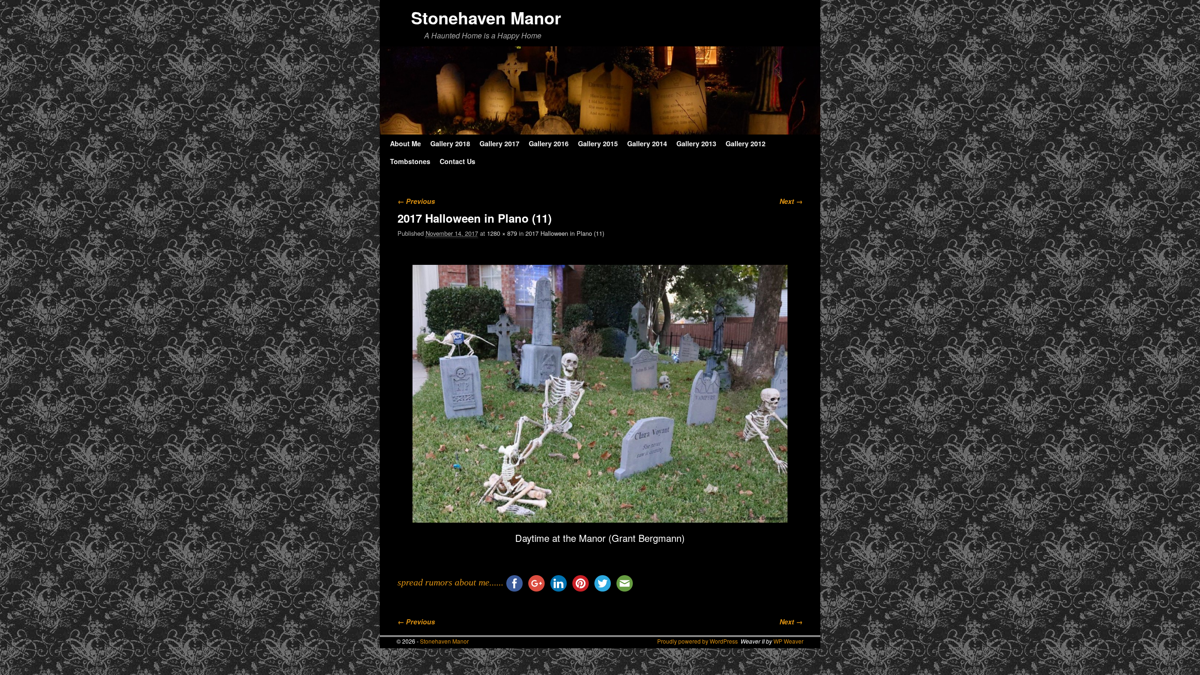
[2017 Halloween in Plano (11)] (600, 393)
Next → (791, 201)
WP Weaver (788, 641)
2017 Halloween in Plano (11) (564, 233)
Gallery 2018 (450, 143)
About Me (405, 143)
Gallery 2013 (696, 143)
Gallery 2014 (647, 143)
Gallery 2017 (499, 143)
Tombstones (410, 161)
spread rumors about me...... (450, 582)
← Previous (416, 201)
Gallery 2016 (549, 143)
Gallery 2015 (598, 143)
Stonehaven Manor (486, 17)
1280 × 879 (502, 233)
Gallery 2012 (745, 143)
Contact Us (457, 161)
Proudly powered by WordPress (697, 641)
